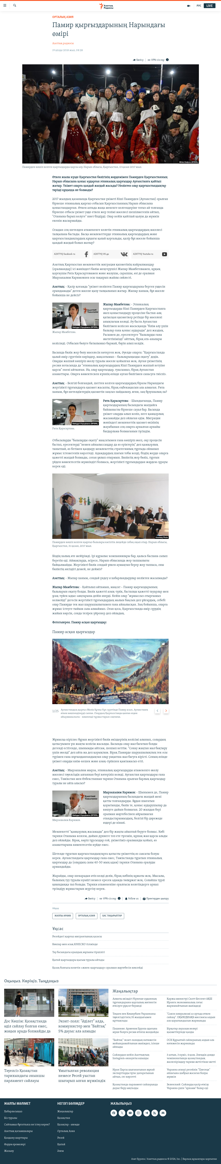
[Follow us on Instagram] (138, 1113)
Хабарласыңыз (13, 1111)
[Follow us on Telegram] (146, 1113)
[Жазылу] (163, 1113)
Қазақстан (63, 1118)
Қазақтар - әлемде (68, 1124)
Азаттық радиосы (63, 43)
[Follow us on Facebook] (113, 1113)
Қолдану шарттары (16, 1137)
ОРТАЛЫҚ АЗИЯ (62, 17)
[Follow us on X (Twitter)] (122, 1113)
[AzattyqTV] (189, 5)
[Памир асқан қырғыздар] (110, 671)
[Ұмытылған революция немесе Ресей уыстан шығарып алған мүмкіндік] (83, 1052)
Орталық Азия (66, 1131)
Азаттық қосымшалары (18, 1131)
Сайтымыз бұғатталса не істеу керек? (27, 1124)
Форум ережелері (15, 1144)
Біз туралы (10, 1118)
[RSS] (154, 1113)
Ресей (60, 1137)
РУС (199, 5)
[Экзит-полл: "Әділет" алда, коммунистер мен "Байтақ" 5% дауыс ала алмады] (83, 1003)
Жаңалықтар (65, 1111)
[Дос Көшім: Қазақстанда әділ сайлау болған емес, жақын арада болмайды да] (29, 1003)
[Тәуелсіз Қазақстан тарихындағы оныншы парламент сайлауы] (29, 1052)
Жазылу (9, 1151)
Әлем (60, 1151)
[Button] (138, 60)
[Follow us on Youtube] (130, 1113)
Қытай (61, 1144)
